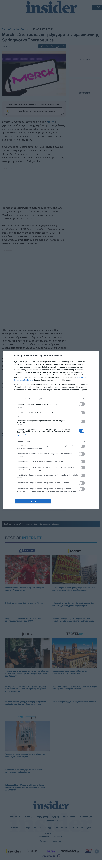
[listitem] (51, 398)
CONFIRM (33, 501)
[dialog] (51, 430)
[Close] (94, 355)
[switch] (82, 404)
